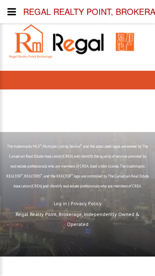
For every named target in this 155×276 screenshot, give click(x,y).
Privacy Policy (86, 203)
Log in (60, 203)
